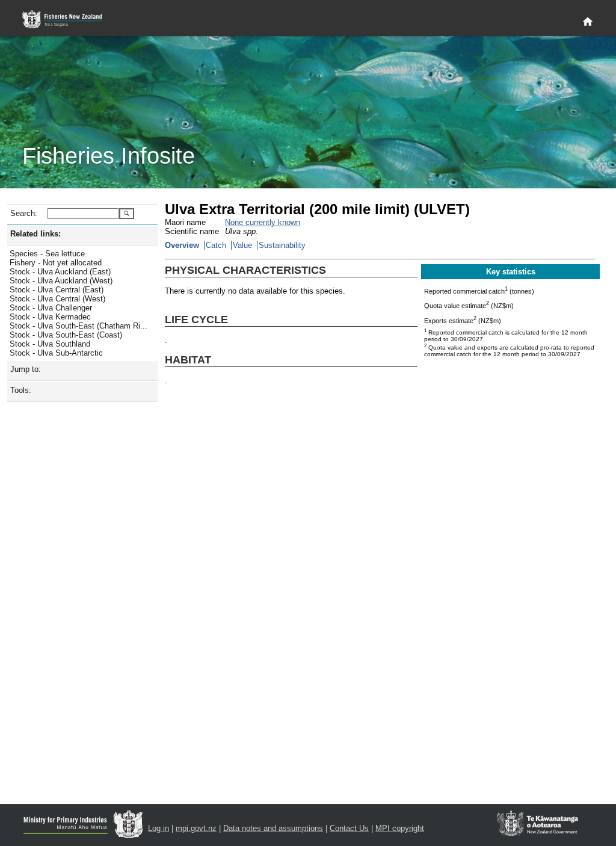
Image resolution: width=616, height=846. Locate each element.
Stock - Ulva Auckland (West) (61, 280)
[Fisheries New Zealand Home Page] (69, 19)
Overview (182, 245)
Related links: (35, 233)
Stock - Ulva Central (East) (56, 289)
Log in (158, 828)
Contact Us (349, 828)
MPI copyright (399, 828)
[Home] (588, 22)
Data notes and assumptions (273, 828)
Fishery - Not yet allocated (56, 262)
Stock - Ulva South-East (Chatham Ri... (78, 325)
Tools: (20, 390)
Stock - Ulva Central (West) (57, 298)
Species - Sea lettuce (47, 253)
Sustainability (282, 245)
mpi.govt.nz (196, 828)
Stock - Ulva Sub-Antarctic (56, 352)
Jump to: (25, 369)
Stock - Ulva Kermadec (50, 316)
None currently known (262, 222)
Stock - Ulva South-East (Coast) (66, 334)
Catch (216, 245)
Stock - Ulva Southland (50, 343)
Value (242, 245)
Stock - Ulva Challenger (51, 307)
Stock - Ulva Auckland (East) (60, 271)
